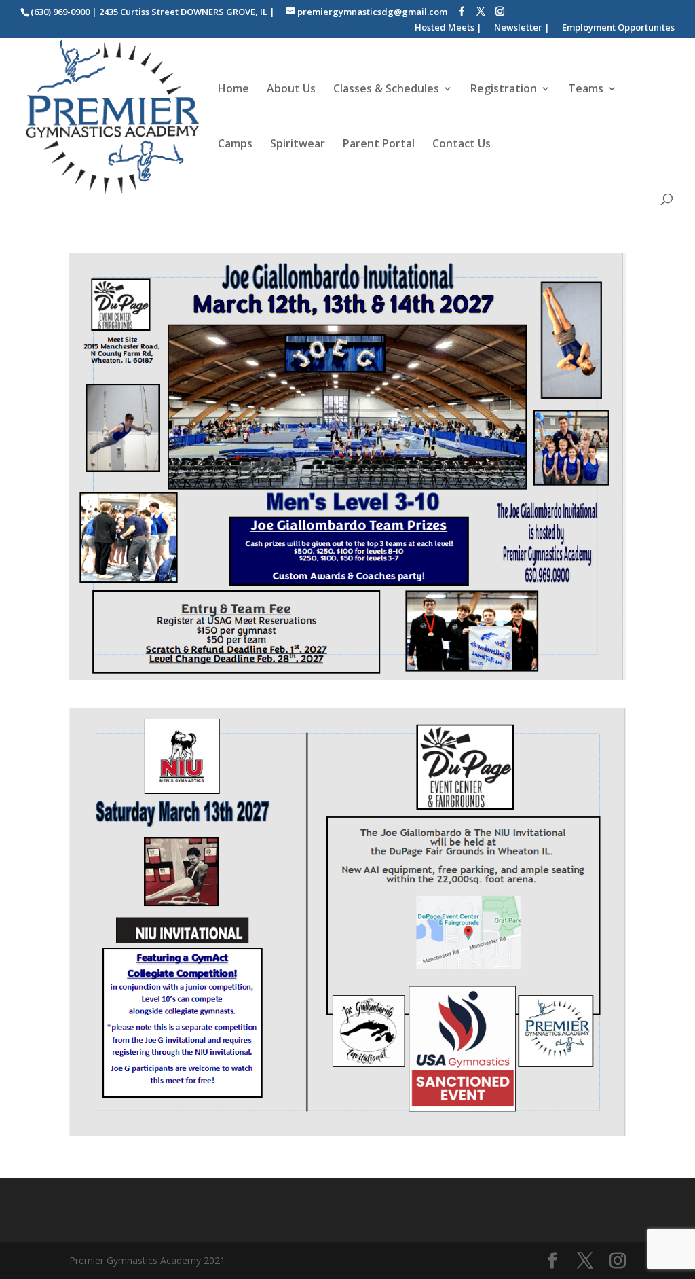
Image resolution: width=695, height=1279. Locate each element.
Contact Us (461, 145)
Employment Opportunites (618, 28)
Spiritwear (297, 145)
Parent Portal (379, 145)
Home (233, 90)
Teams (585, 90)
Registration (503, 90)
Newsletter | (522, 28)
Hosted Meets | (448, 28)
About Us (291, 90)
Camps (235, 145)
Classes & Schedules (386, 90)
